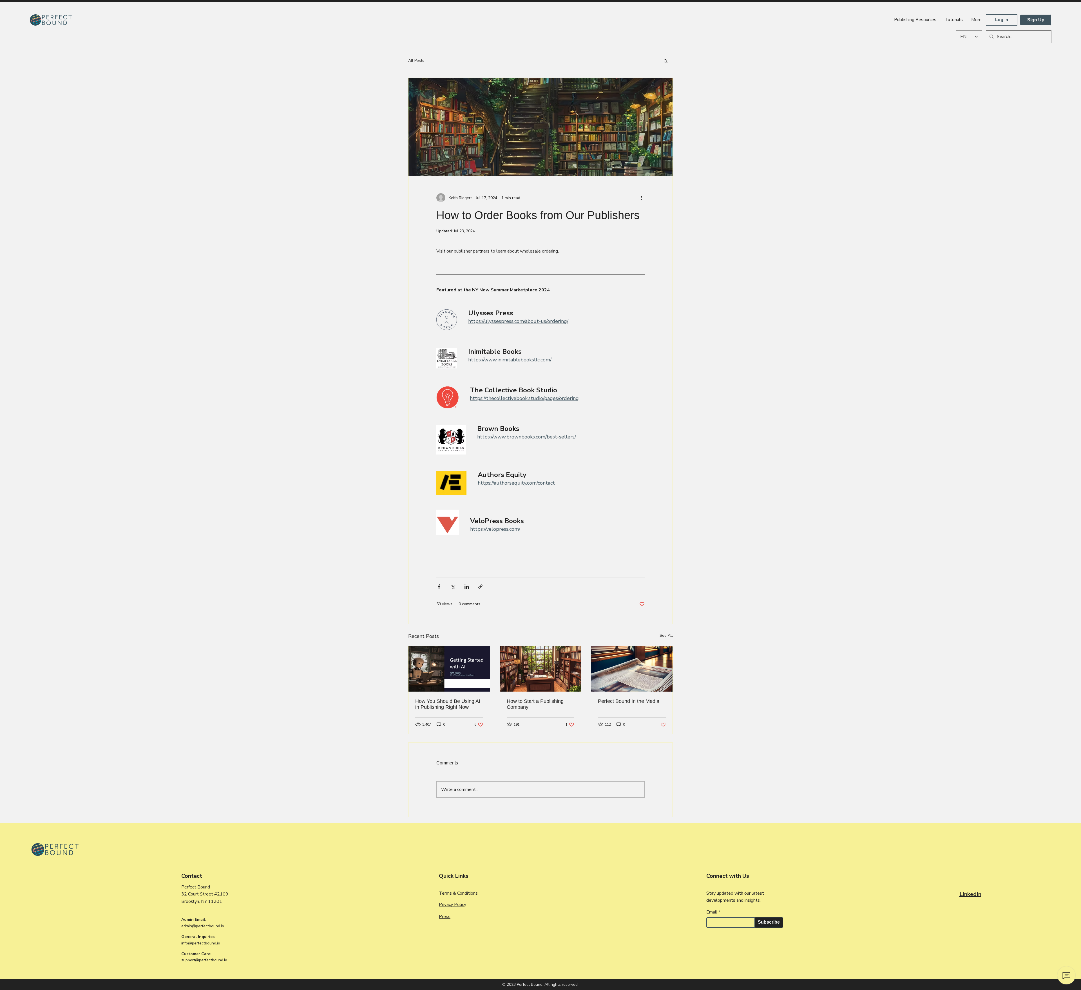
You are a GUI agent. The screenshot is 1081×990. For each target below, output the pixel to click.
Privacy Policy (452, 904)
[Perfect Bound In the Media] (632, 669)
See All (666, 635)
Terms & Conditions (458, 893)
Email (711, 912)
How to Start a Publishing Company (535, 704)
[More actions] (641, 197)
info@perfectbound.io (200, 943)
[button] (665, 60)
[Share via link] (480, 586)
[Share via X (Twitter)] (452, 586)
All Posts (416, 60)
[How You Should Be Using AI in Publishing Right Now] (449, 669)
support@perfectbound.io (204, 960)
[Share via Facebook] (439, 586)
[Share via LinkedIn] (466, 586)
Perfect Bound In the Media (628, 701)
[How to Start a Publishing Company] (540, 669)
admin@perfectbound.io (202, 926)
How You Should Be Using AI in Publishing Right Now (447, 704)
